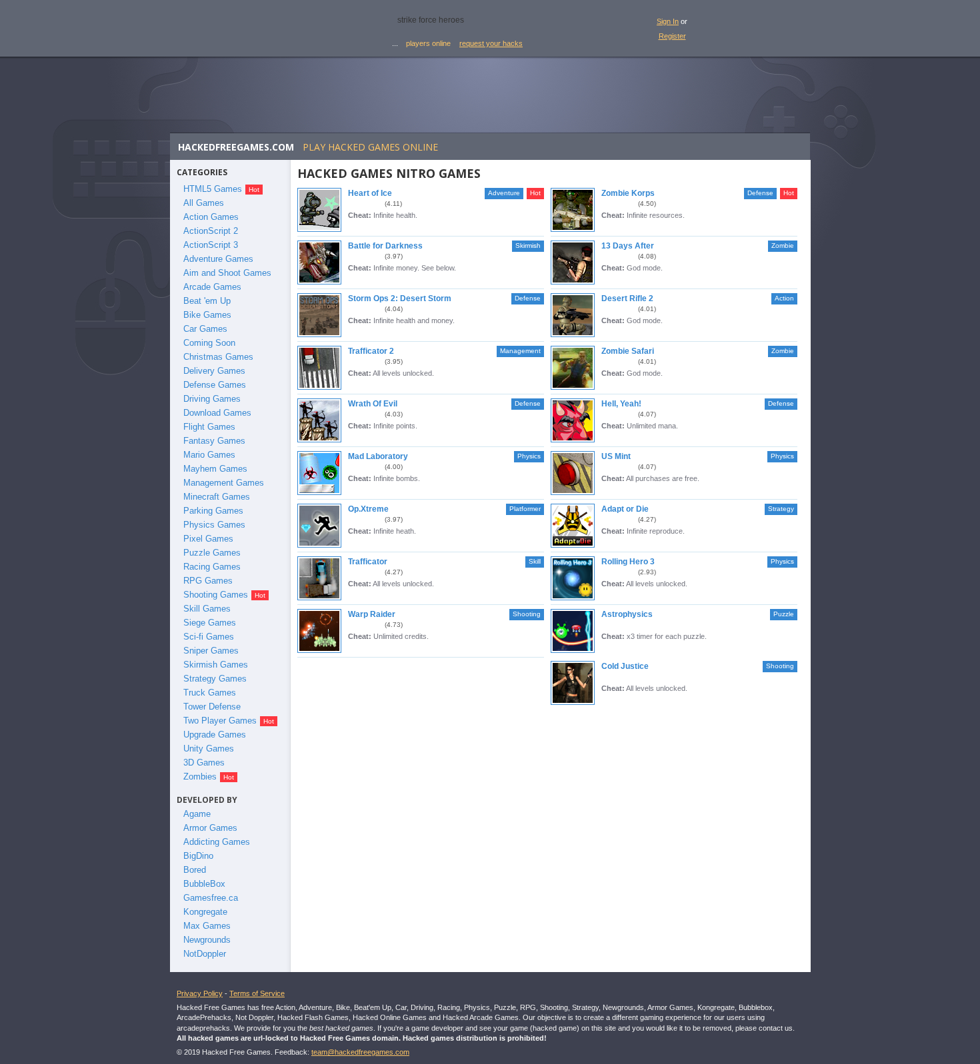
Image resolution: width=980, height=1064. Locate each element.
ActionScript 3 (210, 245)
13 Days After (627, 246)
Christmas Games (218, 357)
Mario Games (209, 455)
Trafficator (367, 561)
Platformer (525, 508)
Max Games (207, 926)
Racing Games (212, 567)
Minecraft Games (216, 497)
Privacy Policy (200, 993)
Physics (529, 456)
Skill (535, 561)
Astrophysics (627, 614)
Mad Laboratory (378, 456)
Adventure (504, 193)
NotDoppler (204, 954)
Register (672, 36)
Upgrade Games (214, 735)
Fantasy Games (214, 441)
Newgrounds (207, 940)
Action (784, 298)
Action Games (211, 217)
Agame (197, 814)
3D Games (204, 763)
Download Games (217, 413)
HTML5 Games (212, 189)
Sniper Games (211, 651)
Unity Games (208, 749)
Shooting (527, 614)
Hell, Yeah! (621, 403)
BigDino (198, 856)
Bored (194, 870)
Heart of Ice (370, 193)
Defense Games (214, 385)
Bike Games (207, 315)
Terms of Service (257, 993)
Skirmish (528, 245)
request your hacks (491, 43)
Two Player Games (220, 721)
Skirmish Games (215, 665)
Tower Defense (212, 707)
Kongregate (205, 912)
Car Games (205, 329)
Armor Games (210, 828)
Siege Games (209, 623)
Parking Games (213, 511)
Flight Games (209, 427)
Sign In (668, 21)
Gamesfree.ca (210, 898)
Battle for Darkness (385, 246)
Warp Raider (371, 614)
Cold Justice (625, 666)
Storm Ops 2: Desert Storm (399, 298)
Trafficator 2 (371, 351)
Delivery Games (214, 371)
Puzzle (783, 614)
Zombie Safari (627, 351)
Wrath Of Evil (372, 403)
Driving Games (212, 399)
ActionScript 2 (210, 231)
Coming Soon (209, 343)
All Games (203, 203)
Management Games (223, 483)
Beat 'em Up (207, 301)
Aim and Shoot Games (227, 273)
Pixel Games (208, 539)
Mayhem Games (215, 469)
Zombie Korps (628, 193)
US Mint (616, 456)
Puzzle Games (212, 553)
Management (520, 350)
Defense (760, 193)
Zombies (200, 777)
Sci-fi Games (208, 637)
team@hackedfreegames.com (360, 1052)
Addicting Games (216, 842)
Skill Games (207, 609)
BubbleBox (204, 884)
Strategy (781, 508)
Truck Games (209, 693)
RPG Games (208, 581)
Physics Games (214, 525)
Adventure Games (218, 259)
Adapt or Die (625, 509)
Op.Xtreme (368, 509)
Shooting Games (215, 595)
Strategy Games (215, 679)
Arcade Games (212, 287)
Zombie (782, 245)
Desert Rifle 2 (627, 298)
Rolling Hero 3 (628, 561)
